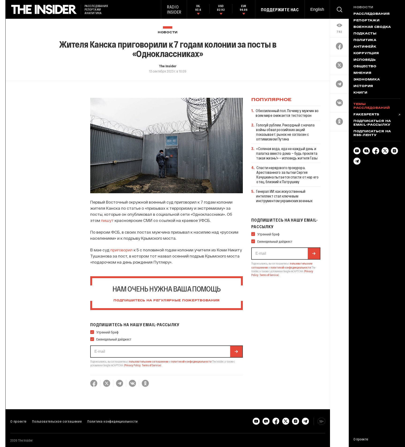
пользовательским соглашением (149, 361)
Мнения (362, 73)
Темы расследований (371, 106)
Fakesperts (366, 114)
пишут (108, 220)
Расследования (371, 14)
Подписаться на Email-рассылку (372, 123)
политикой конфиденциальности (191, 361)
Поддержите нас (280, 9)
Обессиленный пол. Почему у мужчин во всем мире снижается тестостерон (287, 112)
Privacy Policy (132, 365)
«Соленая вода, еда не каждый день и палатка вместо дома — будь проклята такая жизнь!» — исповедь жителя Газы (287, 153)
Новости (168, 32)
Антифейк (364, 46)
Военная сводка (372, 27)
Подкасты (365, 33)
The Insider (167, 66)
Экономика (366, 79)
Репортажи (366, 20)
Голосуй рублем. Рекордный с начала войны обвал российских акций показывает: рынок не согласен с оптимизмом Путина (285, 132)
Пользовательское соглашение (57, 421)
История (363, 86)
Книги (360, 92)
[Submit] (236, 351)
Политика (364, 40)
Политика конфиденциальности (112, 421)
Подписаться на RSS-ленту (372, 133)
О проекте (18, 421)
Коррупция (366, 53)
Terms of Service (151, 365)
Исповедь (364, 60)
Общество (364, 66)
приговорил (121, 249)
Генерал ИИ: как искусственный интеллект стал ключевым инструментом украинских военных (284, 196)
